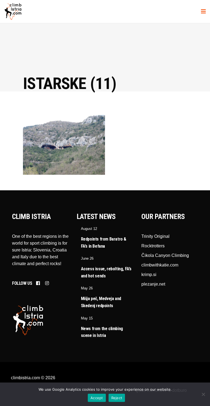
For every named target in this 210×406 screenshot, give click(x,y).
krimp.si (148, 274)
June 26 (87, 258)
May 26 (87, 288)
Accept (97, 398)
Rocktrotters (153, 246)
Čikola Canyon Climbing (165, 255)
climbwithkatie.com (159, 265)
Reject (116, 398)
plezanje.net (153, 284)
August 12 (89, 229)
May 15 (87, 318)
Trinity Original (155, 236)
